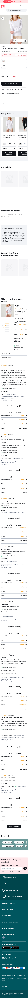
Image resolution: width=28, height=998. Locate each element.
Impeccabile (17, 341)
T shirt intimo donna (8, 846)
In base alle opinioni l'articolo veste (18, 339)
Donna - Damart (7, 842)
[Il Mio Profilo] (20, 5)
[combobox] (14, 354)
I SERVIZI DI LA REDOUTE (7, 909)
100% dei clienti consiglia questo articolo (19, 347)
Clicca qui (14, 871)
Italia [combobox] (5, 986)
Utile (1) (9, 580)
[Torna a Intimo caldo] (2, 18)
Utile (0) (9, 413)
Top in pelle (19, 846)
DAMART (3, 46)
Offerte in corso (13, 977)
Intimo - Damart (19, 842)
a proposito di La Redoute (8, 903)
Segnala (18, 413)
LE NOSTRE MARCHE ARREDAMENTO (10, 922)
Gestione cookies (11, 978)
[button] (25, 5)
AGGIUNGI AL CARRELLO (11, 83)
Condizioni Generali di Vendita (8, 975)
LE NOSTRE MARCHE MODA (8, 928)
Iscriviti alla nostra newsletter (9, 865)
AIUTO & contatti (6, 916)
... (1, 14)
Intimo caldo (6, 14)
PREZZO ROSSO (6, 137)
